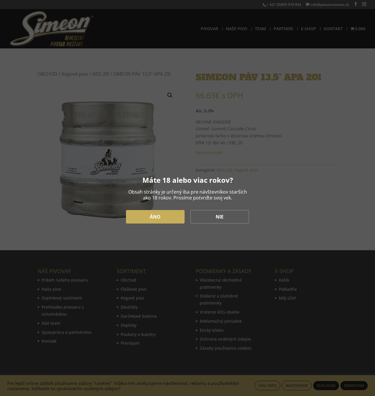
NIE (220, 217)
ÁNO (155, 217)
